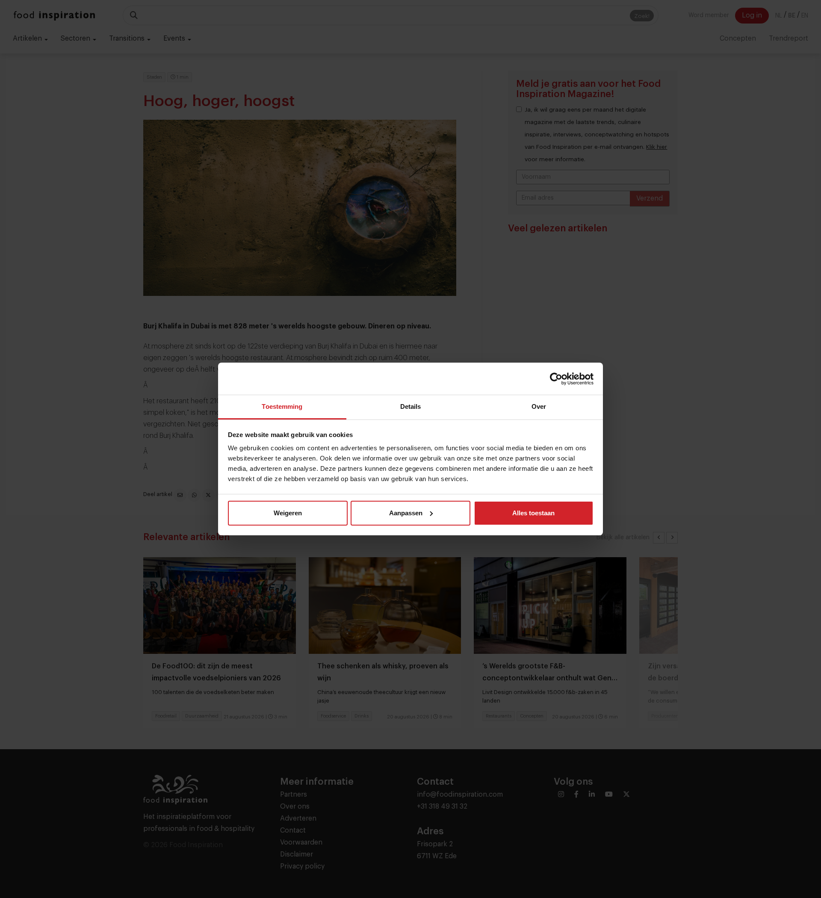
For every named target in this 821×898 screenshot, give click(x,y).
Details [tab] (410, 406)
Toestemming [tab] (282, 406)
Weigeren (288, 513)
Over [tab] (539, 406)
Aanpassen (405, 513)
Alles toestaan (533, 513)
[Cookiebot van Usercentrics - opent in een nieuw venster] (556, 378)
